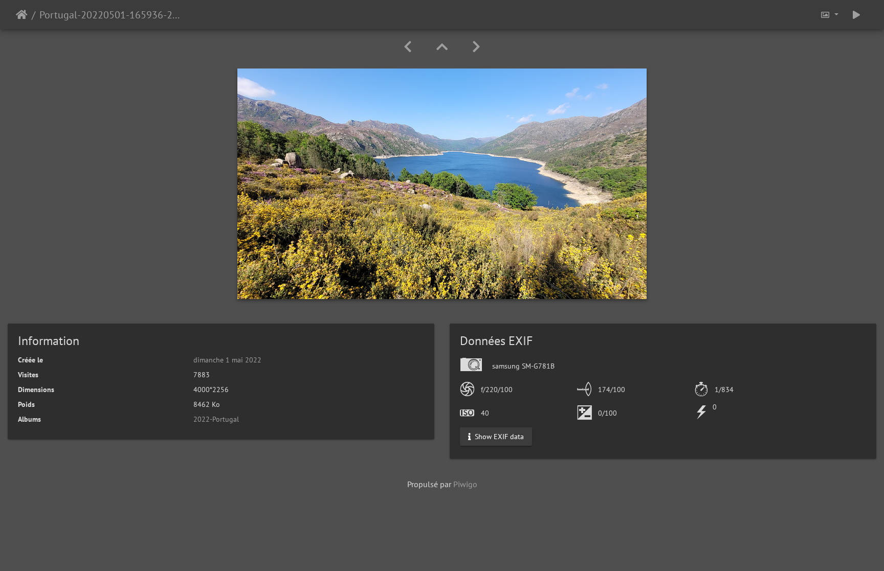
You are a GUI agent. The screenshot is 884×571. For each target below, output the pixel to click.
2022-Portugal (216, 419)
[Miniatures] (442, 46)
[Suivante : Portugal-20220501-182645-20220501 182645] (476, 46)
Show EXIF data (498, 436)
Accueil (22, 14)
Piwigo (465, 484)
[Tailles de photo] (829, 14)
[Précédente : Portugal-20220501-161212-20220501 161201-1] (407, 46)
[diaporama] (856, 14)
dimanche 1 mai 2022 (227, 359)
